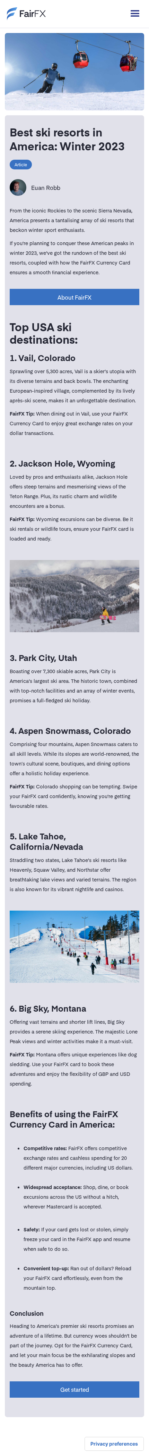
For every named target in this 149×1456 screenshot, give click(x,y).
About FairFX (74, 297)
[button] (132, 14)
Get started (74, 1389)
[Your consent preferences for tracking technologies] (114, 1443)
